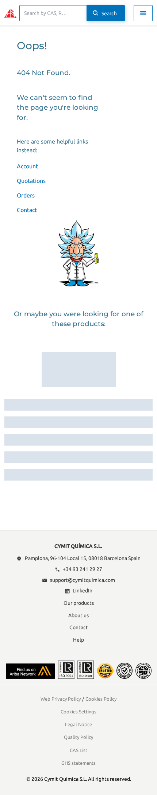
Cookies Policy (100, 698)
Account (27, 166)
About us (78, 615)
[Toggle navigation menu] (143, 13)
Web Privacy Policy (61, 698)
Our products (79, 603)
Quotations (31, 180)
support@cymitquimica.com (82, 580)
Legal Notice (78, 724)
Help (78, 640)
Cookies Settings (78, 711)
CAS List (78, 750)
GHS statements (78, 762)
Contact (27, 210)
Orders (26, 195)
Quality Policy (78, 737)
